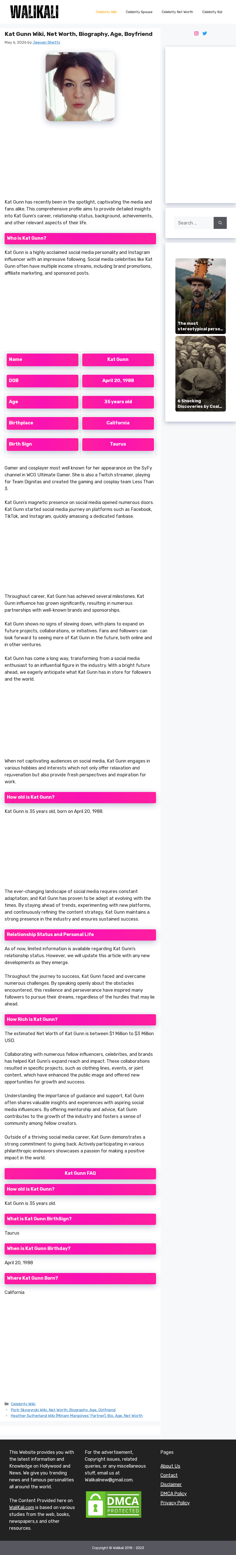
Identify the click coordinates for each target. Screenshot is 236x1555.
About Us (170, 1466)
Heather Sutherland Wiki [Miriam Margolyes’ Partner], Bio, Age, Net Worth (77, 1415)
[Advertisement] (80, 162)
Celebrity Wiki (106, 12)
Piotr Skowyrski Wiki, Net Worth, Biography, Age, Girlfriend (63, 1410)
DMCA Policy (173, 1493)
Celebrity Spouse (139, 12)
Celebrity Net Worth (177, 12)
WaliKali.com (21, 1507)
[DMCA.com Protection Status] (113, 1517)
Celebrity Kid (212, 12)
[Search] (220, 223)
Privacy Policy (175, 1503)
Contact (169, 1475)
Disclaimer (171, 1484)
